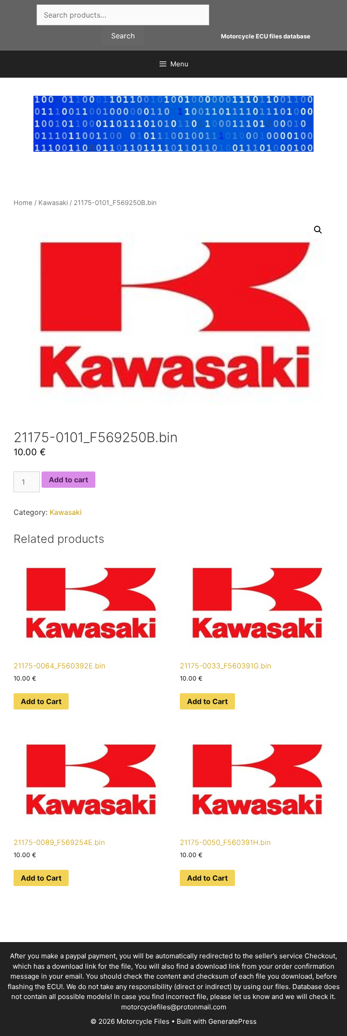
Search (123, 35)
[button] (318, 230)
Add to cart (68, 479)
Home (23, 203)
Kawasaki (53, 203)
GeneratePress (232, 1021)
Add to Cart (41, 701)
